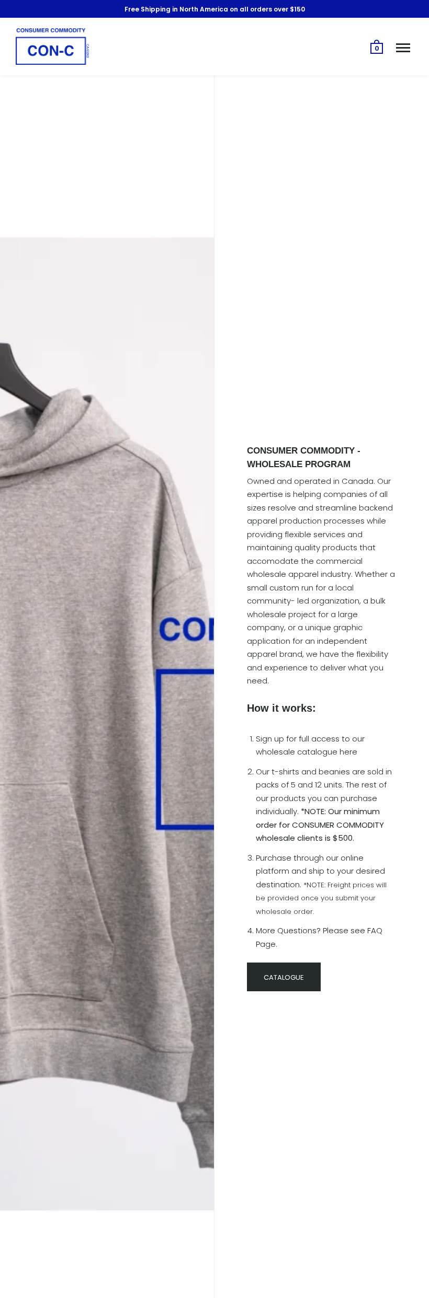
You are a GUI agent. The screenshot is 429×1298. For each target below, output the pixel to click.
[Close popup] (377, 512)
